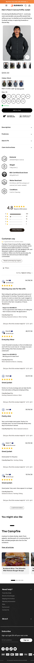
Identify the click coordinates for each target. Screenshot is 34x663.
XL (23, 96)
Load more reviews (17, 507)
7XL (23, 101)
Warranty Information (8, 601)
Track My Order (6, 593)
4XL (9, 101)
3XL (4, 101)
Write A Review (17, 230)
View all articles (8, 547)
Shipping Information (8, 598)
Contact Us (5, 610)
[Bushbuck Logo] (17, 5)
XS (4, 96)
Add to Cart (17, 110)
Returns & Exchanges (8, 596)
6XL (18, 101)
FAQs (3, 604)
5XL (13, 101)
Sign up (26, 640)
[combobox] (24, 273)
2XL (28, 96)
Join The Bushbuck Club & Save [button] (16, 1)
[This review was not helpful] (30, 324)
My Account (5, 607)
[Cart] (30, 5)
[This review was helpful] (27, 324)
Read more (5, 304)
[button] (6, 5)
